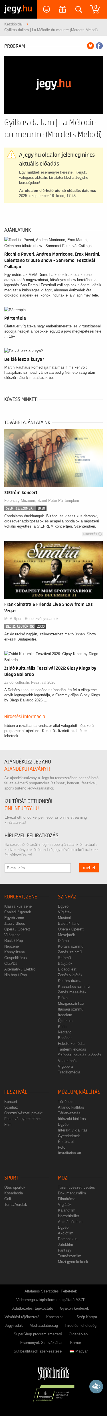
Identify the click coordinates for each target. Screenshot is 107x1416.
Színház (67, 897)
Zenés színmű (70, 952)
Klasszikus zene (18, 906)
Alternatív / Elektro (19, 969)
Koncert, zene (20, 897)
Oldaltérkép (78, 1334)
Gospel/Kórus (15, 958)
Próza (63, 998)
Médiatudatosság (44, 1325)
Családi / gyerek (17, 912)
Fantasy (64, 1250)
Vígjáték (65, 912)
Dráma (63, 940)
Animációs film (70, 1222)
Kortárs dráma (69, 981)
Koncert (10, 1101)
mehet (89, 867)
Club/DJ (10, 963)
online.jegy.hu (22, 809)
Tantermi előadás (72, 1049)
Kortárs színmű (70, 946)
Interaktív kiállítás (73, 1130)
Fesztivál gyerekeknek (23, 1119)
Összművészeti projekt (23, 1113)
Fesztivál (15, 1092)
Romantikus (68, 1239)
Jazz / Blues (14, 923)
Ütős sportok (14, 1187)
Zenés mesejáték (72, 992)
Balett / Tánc (68, 923)
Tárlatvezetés (69, 1113)
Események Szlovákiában (41, 1343)
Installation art (69, 1153)
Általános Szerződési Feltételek (51, 1291)
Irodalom (65, 1015)
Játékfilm (65, 1244)
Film (7, 1124)
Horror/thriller (68, 1216)
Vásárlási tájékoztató (22, 1317)
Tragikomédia (69, 1072)
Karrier (75, 1343)
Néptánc (65, 1032)
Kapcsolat (54, 1317)
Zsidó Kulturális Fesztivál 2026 (29, 682)
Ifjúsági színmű (70, 1009)
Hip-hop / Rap (15, 975)
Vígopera (65, 1066)
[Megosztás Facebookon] (99, 45)
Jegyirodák (14, 1325)
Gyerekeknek (69, 1136)
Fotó (61, 1147)
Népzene (11, 946)
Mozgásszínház (71, 1003)
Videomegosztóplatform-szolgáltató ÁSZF (50, 1300)
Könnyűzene (14, 952)
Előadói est (67, 969)
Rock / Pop (13, 940)
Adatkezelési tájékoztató (32, 1308)
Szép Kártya (86, 1317)
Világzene (12, 935)
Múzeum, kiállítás (79, 1092)
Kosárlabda (13, 1193)
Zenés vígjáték (70, 975)
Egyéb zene (14, 918)
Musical (64, 918)
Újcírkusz (66, 1021)
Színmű (64, 958)
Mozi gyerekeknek (73, 1262)
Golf (7, 1199)
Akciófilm (65, 1233)
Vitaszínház (68, 1061)
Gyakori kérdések (74, 1308)
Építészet (66, 1141)
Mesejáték (66, 935)
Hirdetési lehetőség (80, 1325)
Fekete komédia (71, 1043)
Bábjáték (65, 963)
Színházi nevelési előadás (79, 1055)
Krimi (62, 1026)
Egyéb (63, 906)
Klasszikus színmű (74, 986)
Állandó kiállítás (71, 1107)
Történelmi (66, 1101)
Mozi (63, 1178)
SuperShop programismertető (38, 1334)
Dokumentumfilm (72, 1193)
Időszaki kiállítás (72, 1119)
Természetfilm (69, 1256)
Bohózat (65, 1038)
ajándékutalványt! (27, 769)
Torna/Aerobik (15, 1204)
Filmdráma (66, 1199)
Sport (11, 1178)
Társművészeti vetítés (76, 1187)
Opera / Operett (17, 929)
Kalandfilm (66, 1210)
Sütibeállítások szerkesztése (38, 1351)
